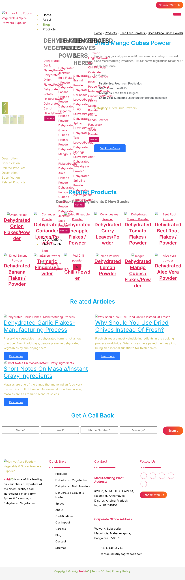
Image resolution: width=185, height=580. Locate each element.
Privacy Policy (121, 571)
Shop (46, 24)
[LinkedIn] (138, 134)
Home (47, 15)
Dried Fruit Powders (133, 33)
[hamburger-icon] (177, 14)
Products (49, 29)
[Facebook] (138, 4)
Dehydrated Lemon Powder (107, 267)
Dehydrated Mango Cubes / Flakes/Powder (138, 273)
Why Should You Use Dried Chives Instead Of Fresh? (132, 326)
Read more (16, 356)
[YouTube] (153, 476)
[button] (6, 120)
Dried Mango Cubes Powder (165, 33)
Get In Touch (52, 244)
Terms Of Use (101, 571)
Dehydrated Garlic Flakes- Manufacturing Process (39, 326)
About (47, 19)
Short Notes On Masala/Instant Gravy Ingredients (46, 372)
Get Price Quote (110, 148)
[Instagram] (144, 476)
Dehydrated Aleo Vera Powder (168, 272)
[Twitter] (144, 4)
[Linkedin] (150, 4)
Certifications (52, 239)
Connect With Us (169, 5)
